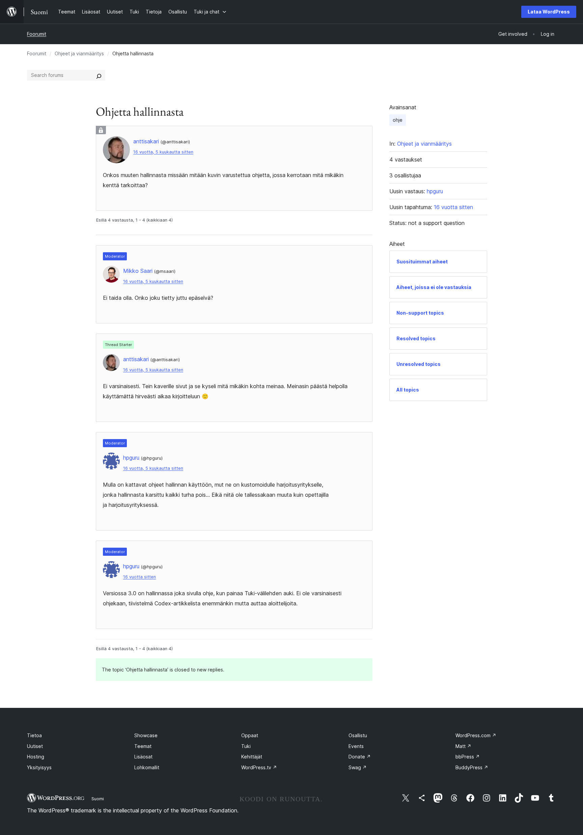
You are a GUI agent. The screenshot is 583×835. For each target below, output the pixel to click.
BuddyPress (471, 767)
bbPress (467, 756)
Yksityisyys (39, 767)
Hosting (35, 756)
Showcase (146, 735)
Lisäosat (143, 756)
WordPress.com (475, 735)
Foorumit (36, 34)
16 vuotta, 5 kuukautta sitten (163, 151)
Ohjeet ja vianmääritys (79, 53)
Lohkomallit (146, 767)
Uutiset (35, 746)
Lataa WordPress (549, 12)
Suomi (97, 798)
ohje (397, 120)
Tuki (246, 746)
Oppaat (249, 735)
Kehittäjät (251, 756)
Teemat (142, 746)
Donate (360, 756)
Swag (358, 767)
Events (356, 746)
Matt (463, 746)
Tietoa (34, 735)
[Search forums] (98, 75)
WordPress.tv (259, 767)
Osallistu (358, 735)
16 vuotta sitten (139, 576)
